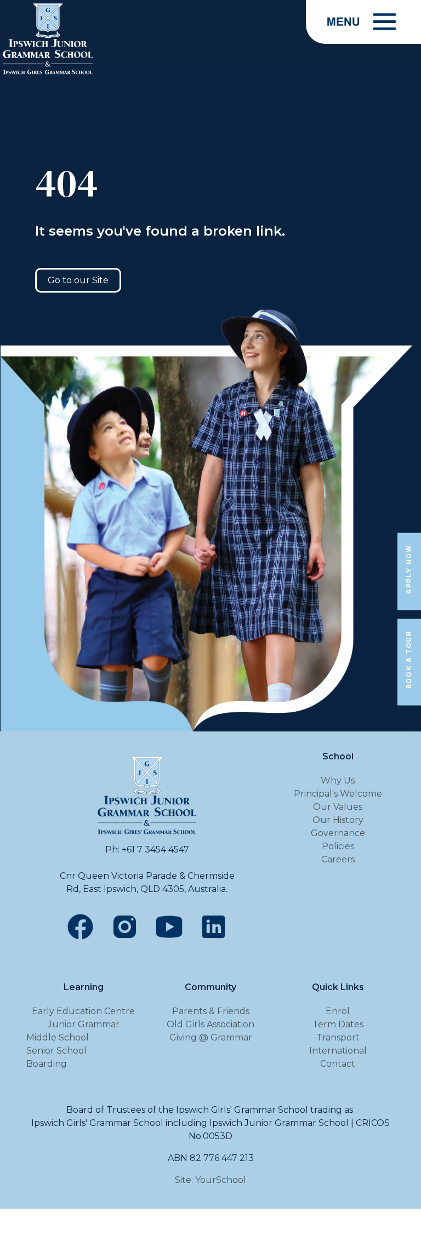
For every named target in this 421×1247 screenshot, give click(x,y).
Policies (338, 846)
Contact (337, 1064)
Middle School (57, 1037)
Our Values (337, 807)
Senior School (56, 1050)
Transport (338, 1037)
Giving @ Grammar (210, 1037)
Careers (338, 859)
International (338, 1050)
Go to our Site (78, 280)
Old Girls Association (210, 1024)
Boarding (46, 1064)
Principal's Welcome (338, 793)
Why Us (338, 780)
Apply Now (409, 569)
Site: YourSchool (210, 1180)
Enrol (338, 1011)
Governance (338, 833)
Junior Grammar (84, 1024)
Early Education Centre (83, 1011)
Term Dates (337, 1024)
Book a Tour (409, 660)
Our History (337, 820)
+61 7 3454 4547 (155, 849)
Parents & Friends (210, 1011)
